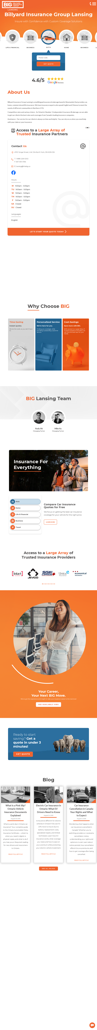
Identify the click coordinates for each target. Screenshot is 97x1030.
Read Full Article (15, 854)
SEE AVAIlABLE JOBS (48, 704)
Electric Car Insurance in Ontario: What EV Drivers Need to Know (48, 808)
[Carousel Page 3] (88, 127)
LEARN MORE (50, 522)
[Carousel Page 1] (86, 127)
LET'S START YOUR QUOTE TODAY (47, 232)
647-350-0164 (21, 162)
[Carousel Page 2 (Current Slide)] (87, 127)
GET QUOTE (23, 754)
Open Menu (94, 3)
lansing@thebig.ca (23, 166)
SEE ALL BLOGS (48, 868)
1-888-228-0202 (90, 4)
